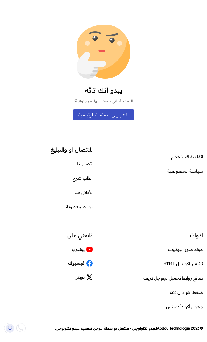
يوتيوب (78, 249)
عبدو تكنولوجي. (67, 328)
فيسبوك (76, 263)
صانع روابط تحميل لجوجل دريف (173, 278)
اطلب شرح (83, 178)
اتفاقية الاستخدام (187, 156)
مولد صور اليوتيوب (185, 249)
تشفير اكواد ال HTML (183, 263)
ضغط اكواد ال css (186, 292)
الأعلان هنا (84, 192)
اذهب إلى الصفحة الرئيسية (103, 115)
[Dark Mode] (15, 328)
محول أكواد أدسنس (184, 306)
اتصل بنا (85, 163)
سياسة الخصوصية (185, 171)
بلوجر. (98, 328)
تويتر (80, 277)
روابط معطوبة (79, 206)
